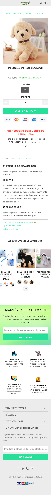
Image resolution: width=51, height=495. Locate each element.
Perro (15, 229)
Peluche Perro (14, 226)
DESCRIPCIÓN (25, 159)
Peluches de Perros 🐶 (25, 222)
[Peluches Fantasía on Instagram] (28, 468)
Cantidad (26, 97)
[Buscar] (41, 3)
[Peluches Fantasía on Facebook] (18, 468)
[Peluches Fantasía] (26, 4)
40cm (25, 90)
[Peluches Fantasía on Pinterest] (23, 468)
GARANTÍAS (10, 159)
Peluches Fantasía (23, 477)
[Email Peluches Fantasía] (32, 468)
